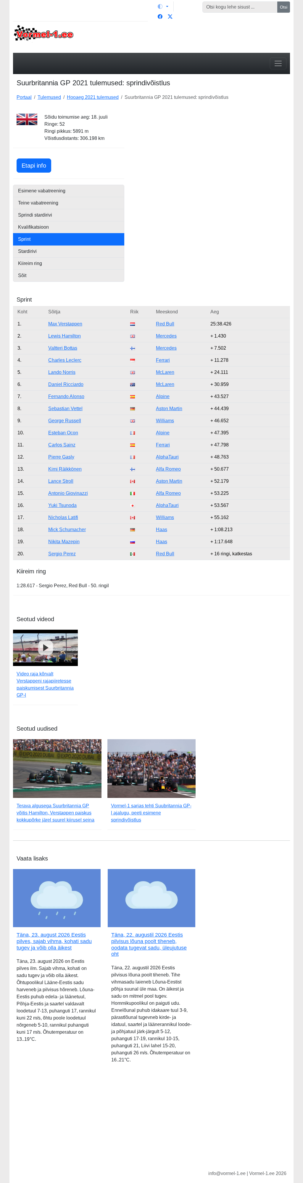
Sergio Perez (62, 553)
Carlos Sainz (61, 444)
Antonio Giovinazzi (68, 493)
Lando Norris (61, 372)
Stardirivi (27, 251)
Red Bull (165, 323)
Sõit (22, 275)
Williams (165, 420)
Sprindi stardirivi (35, 214)
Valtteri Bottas (62, 348)
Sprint (24, 239)
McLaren (165, 372)
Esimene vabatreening (41, 190)
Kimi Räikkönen (65, 469)
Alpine (163, 396)
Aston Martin (169, 408)
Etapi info (36, 165)
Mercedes (166, 335)
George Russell (64, 420)
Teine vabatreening (38, 202)
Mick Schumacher (67, 529)
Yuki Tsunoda (62, 505)
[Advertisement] (210, 150)
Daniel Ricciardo (65, 384)
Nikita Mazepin (64, 541)
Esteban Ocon (63, 432)
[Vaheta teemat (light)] (163, 6)
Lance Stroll (60, 481)
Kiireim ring (30, 263)
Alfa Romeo (168, 469)
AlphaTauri (167, 456)
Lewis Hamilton (64, 335)
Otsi (283, 7)
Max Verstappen (65, 323)
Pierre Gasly (61, 456)
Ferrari (163, 360)
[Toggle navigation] (278, 63)
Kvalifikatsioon (33, 227)
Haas (161, 529)
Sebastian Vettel (65, 408)
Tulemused (49, 97)
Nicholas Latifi (63, 517)
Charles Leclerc (64, 360)
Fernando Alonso (66, 396)
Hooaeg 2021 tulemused (93, 97)
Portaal (24, 97)
